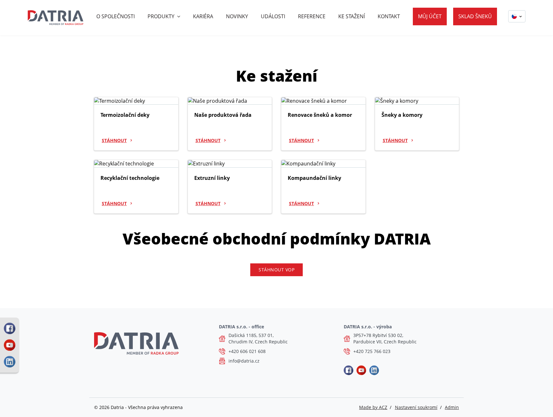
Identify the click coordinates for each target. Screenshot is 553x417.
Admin (452, 407)
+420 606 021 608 (247, 351)
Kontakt (389, 16)
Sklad (475, 16)
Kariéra (203, 16)
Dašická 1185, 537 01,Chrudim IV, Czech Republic (258, 338)
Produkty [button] (161, 16)
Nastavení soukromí (416, 407)
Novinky (237, 16)
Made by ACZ (373, 407)
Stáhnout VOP (276, 270)
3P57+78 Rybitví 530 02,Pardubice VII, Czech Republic (385, 338)
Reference (311, 16)
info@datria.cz (244, 361)
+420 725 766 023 (371, 351)
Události (273, 16)
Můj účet (430, 16)
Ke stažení (351, 16)
